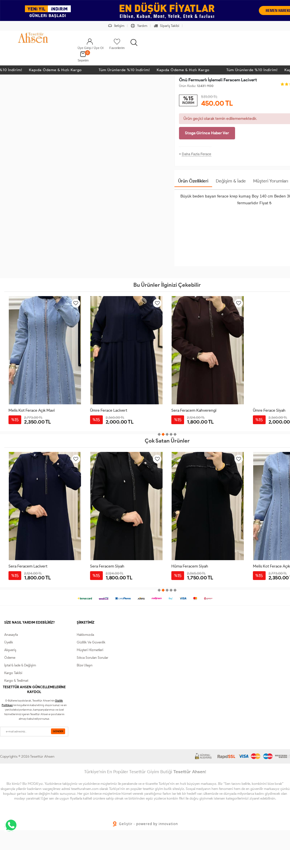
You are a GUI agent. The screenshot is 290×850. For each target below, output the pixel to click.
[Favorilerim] (117, 42)
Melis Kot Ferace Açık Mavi (31, 410)
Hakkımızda (85, 634)
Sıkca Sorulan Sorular (92, 657)
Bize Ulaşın (85, 665)
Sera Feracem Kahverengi (193, 410)
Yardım (141, 26)
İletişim (118, 26)
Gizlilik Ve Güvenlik (91, 642)
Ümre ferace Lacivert (108, 410)
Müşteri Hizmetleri (90, 650)
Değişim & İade (231, 181)
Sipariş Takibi (169, 26)
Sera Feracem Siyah (107, 566)
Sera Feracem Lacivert (27, 566)
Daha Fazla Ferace (196, 154)
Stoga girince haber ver (207, 133)
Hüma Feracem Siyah (189, 566)
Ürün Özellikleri (193, 181)
